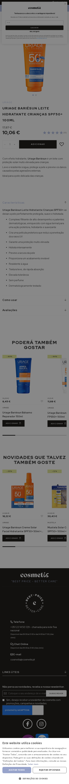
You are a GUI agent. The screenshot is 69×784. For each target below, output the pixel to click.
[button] (34, 778)
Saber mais (33, 764)
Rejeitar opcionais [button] (49, 770)
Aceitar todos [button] (17, 770)
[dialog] (34, 761)
